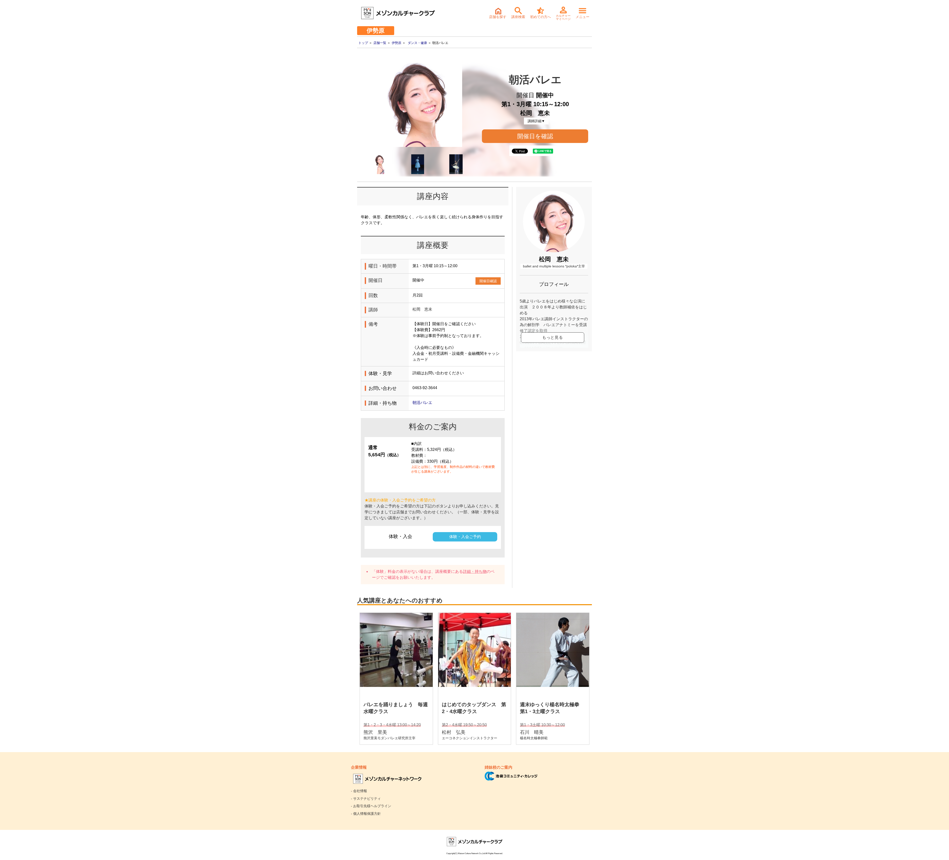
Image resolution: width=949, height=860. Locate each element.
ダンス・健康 (417, 43)
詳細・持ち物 (475, 571)
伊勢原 (396, 43)
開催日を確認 (535, 136)
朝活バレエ (422, 402)
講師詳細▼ (536, 121)
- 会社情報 (359, 791)
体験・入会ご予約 (465, 537)
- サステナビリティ (366, 798)
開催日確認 (488, 281)
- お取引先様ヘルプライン (371, 806)
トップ (363, 43)
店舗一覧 (379, 43)
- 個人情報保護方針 (366, 814)
